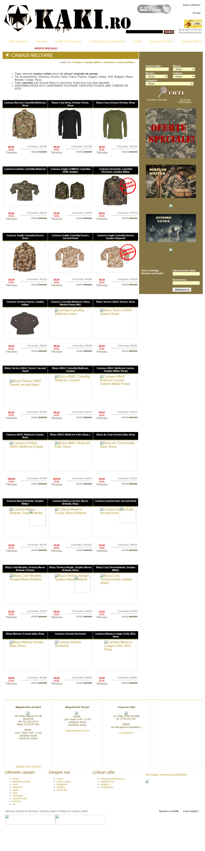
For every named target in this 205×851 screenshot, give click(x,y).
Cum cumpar (74, 48)
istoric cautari (157, 100)
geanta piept (19, 798)
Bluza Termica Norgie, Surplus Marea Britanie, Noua (70, 569)
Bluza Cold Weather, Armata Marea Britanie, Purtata (25, 569)
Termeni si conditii (169, 811)
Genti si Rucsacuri (68, 41)
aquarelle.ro (107, 781)
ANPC (84, 811)
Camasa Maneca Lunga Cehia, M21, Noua (115, 635)
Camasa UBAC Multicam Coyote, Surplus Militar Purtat (116, 369)
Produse (77, 62)
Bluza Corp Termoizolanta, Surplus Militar (115, 569)
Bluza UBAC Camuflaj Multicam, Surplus (70, 369)
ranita (16, 778)
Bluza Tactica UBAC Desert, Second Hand (25, 369)
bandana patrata (22, 781)
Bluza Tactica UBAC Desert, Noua (115, 301)
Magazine (100, 48)
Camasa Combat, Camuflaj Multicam (25, 169)
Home (21, 48)
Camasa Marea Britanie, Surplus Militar (25, 502)
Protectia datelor (49, 811)
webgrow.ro (107, 787)
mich (15, 784)
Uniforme (109, 62)
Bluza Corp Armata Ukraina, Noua (115, 102)
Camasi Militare (126, 62)
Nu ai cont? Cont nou (190, 29)
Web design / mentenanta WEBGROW (166, 774)
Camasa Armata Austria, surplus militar (25, 303)
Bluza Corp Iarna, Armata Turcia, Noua (70, 104)
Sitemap (9, 811)
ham (15, 792)
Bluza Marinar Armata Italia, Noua (25, 633)
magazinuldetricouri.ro (113, 778)
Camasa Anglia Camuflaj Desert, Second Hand (70, 237)
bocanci (17, 801)
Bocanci (42, 41)
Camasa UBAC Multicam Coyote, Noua (25, 436)
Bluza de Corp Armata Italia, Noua (115, 434)
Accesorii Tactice (161, 41)
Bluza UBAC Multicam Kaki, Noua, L (70, 434)
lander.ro (105, 784)
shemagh (18, 795)
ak (14, 804)
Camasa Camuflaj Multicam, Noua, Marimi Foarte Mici (70, 303)
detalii (34, 151)
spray (16, 790)
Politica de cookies (69, 811)
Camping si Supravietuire (107, 41)
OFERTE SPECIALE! (45, 48)
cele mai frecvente (184, 101)
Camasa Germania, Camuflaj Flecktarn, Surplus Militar (115, 170)
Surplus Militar (191, 41)
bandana (17, 787)
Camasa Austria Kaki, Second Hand (115, 501)
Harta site (183, 48)
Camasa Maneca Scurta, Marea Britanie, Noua (70, 502)
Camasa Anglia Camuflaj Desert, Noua (25, 237)
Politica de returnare (153, 48)
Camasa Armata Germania (70, 633)
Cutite (138, 41)
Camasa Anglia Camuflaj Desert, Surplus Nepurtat (115, 237)
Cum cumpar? (191, 811)
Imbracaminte (18, 41)
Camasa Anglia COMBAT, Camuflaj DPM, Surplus (70, 170)
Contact (124, 48)
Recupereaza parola (190, 32)
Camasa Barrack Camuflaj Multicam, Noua (25, 104)
